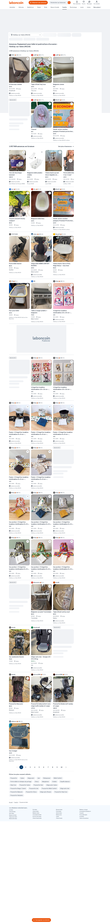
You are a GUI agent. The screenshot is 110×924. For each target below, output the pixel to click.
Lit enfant (81, 816)
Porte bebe (58, 811)
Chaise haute (59, 818)
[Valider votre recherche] (69, 2)
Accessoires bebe (37, 816)
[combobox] (60, 2)
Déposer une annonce (39, 3)
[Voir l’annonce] (19, 75)
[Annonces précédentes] (12, 160)
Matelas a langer (83, 809)
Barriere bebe (59, 809)
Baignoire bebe (12, 815)
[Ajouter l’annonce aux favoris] (27, 58)
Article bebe (59, 813)
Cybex (57, 816)
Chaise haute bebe (37, 818)
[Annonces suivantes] (70, 160)
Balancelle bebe (13, 818)
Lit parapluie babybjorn (85, 811)
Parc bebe (11, 813)
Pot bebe (35, 809)
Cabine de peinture (83, 818)
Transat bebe (12, 811)
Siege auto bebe (13, 817)
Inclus (19, 88)
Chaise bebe (36, 811)
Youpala (81, 813)
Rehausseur (59, 814)
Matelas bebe (36, 813)
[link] (17, 767)
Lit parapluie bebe (37, 814)
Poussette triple (83, 814)
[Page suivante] (66, 767)
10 (61, 767)
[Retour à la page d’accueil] (16, 2)
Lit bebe (11, 810)
